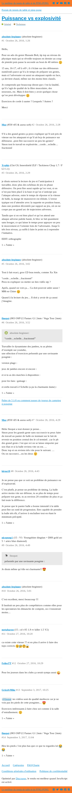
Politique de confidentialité (53, 771)
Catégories (18, 765)
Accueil (6, 765)
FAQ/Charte (33, 765)
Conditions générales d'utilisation (19, 771)
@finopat (6, 699)
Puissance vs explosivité (31, 18)
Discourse (21, 778)
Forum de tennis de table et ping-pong (22, 10)
